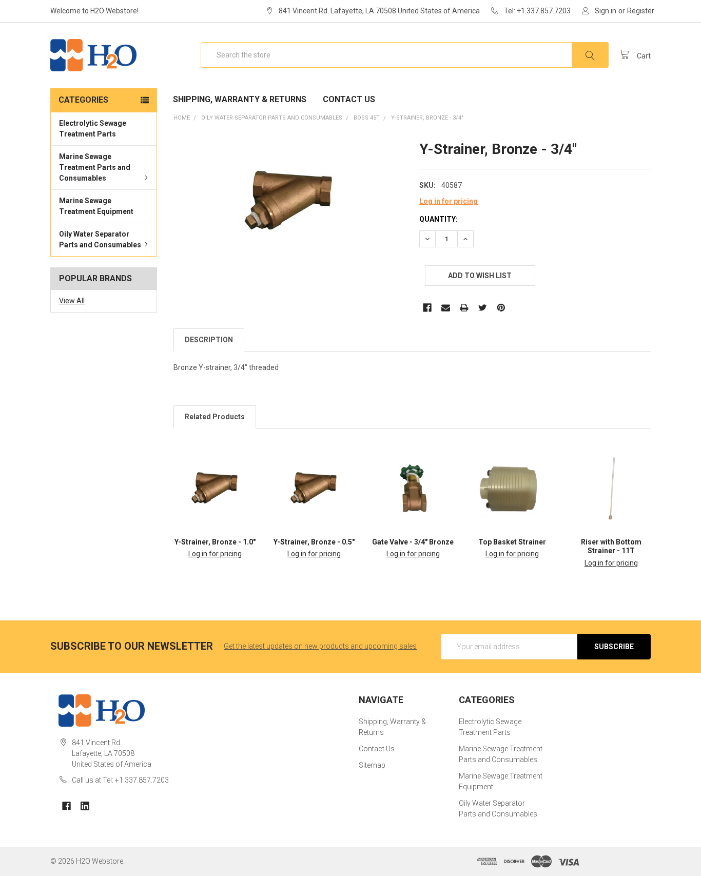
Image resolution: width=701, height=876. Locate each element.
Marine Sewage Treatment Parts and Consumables (94, 167)
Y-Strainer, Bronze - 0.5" (314, 542)
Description (209, 340)
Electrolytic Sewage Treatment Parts (92, 128)
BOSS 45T (367, 117)
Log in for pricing (448, 201)
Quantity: (438, 219)
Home (181, 117)
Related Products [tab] (215, 417)
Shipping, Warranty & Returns (239, 99)
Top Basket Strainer (512, 542)
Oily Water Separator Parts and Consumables (100, 239)
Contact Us (349, 99)
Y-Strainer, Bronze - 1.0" (215, 542)
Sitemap (372, 765)
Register (640, 11)
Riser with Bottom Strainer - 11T (611, 546)
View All (72, 301)
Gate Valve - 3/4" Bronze (413, 542)
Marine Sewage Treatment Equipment (96, 206)
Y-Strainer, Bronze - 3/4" (427, 117)
